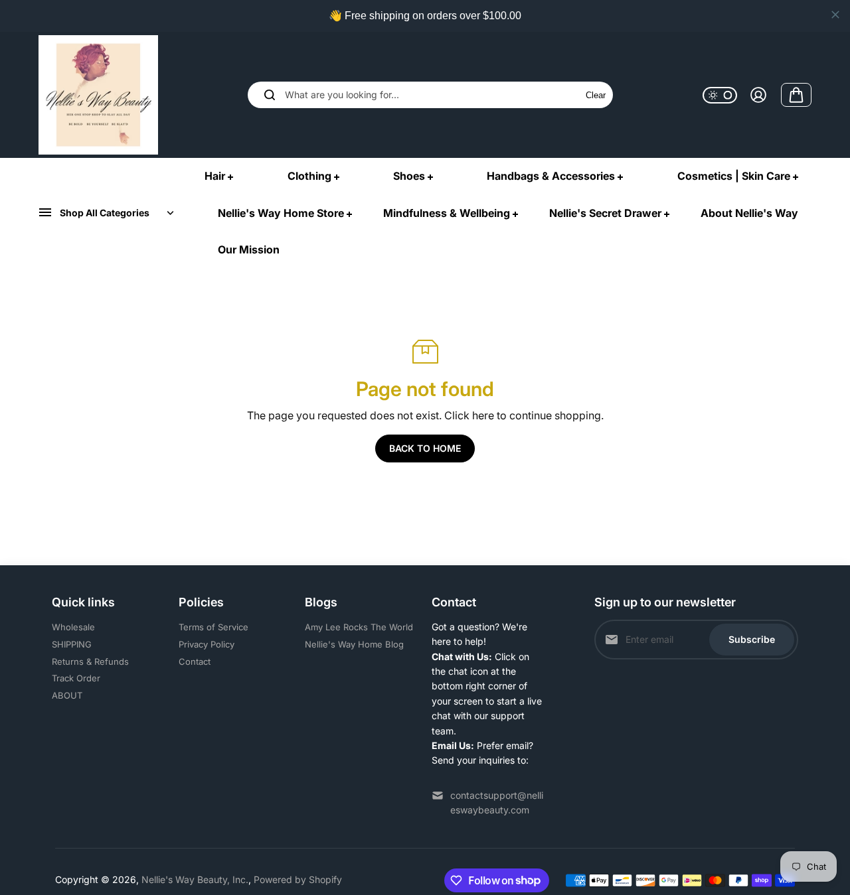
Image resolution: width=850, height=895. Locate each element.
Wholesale (73, 627)
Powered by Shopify (298, 879)
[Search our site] (269, 95)
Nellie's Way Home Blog (354, 644)
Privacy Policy (206, 644)
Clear (596, 95)
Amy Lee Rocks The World (359, 627)
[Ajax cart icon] (796, 95)
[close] (835, 15)
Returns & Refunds (90, 661)
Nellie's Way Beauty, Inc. (194, 879)
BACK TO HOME (425, 448)
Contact (195, 661)
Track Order (76, 678)
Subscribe (751, 639)
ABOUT (67, 695)
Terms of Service (213, 627)
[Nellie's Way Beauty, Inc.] (98, 95)
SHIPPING (72, 644)
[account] (758, 94)
